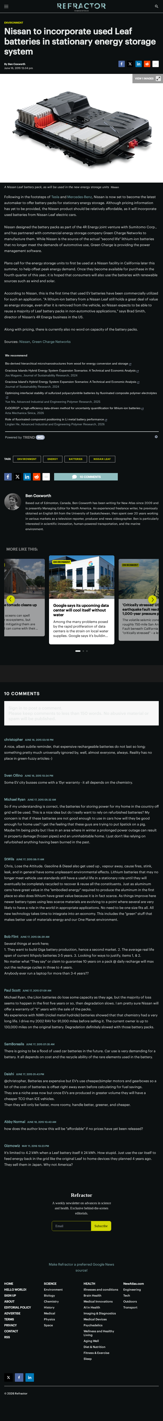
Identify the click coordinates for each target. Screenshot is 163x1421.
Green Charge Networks (51, 341)
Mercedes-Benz (79, 197)
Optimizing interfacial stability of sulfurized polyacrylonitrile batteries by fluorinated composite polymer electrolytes (81, 393)
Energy (53, 459)
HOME (8, 1284)
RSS (7, 1337)
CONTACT (11, 1331)
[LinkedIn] (138, 64)
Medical (49, 1313)
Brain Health (92, 1295)
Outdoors (130, 1301)
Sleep (88, 1359)
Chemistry (51, 1301)
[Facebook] (121, 64)
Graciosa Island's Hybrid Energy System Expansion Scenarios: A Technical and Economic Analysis (70, 381)
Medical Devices (95, 1319)
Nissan (24, 341)
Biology (49, 1295)
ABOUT (9, 1301)
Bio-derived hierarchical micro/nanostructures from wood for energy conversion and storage (66, 363)
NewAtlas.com (133, 1284)
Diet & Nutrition (94, 1347)
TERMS (9, 1319)
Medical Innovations (98, 1301)
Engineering (132, 1289)
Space (48, 1325)
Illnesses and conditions (101, 1289)
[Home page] (81, 7)
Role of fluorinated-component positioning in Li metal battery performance (54, 419)
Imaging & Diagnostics (100, 1313)
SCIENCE (50, 1284)
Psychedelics (93, 1325)
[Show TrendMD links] (156, 436)
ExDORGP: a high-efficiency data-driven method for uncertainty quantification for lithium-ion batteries (73, 408)
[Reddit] (147, 64)
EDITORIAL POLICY (17, 1307)
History (49, 1307)
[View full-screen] (158, 78)
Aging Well (91, 1341)
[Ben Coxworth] (12, 501)
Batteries (76, 459)
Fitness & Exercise (96, 1353)
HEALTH (89, 1284)
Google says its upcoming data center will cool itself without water (81, 610)
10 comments (90, 477)
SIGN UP (10, 1295)
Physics (49, 1319)
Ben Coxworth (38, 495)
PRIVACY (10, 1325)
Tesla (55, 197)
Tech (126, 1295)
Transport (130, 1307)
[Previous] (10, 599)
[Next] (152, 599)
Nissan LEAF (102, 459)
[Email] (155, 64)
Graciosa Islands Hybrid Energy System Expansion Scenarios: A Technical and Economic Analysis (70, 370)
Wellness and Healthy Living (99, 1333)
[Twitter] (130, 64)
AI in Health (92, 1307)
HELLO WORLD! (15, 1289)
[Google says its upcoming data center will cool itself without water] (81, 577)
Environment (13, 22)
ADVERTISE (12, 1313)
